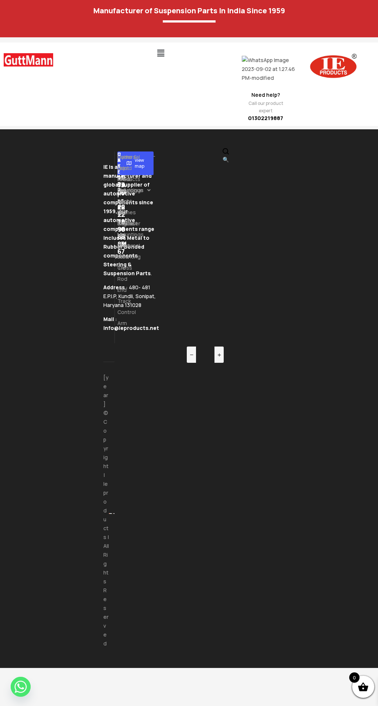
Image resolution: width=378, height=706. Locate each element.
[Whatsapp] (21, 687)
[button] (160, 53)
